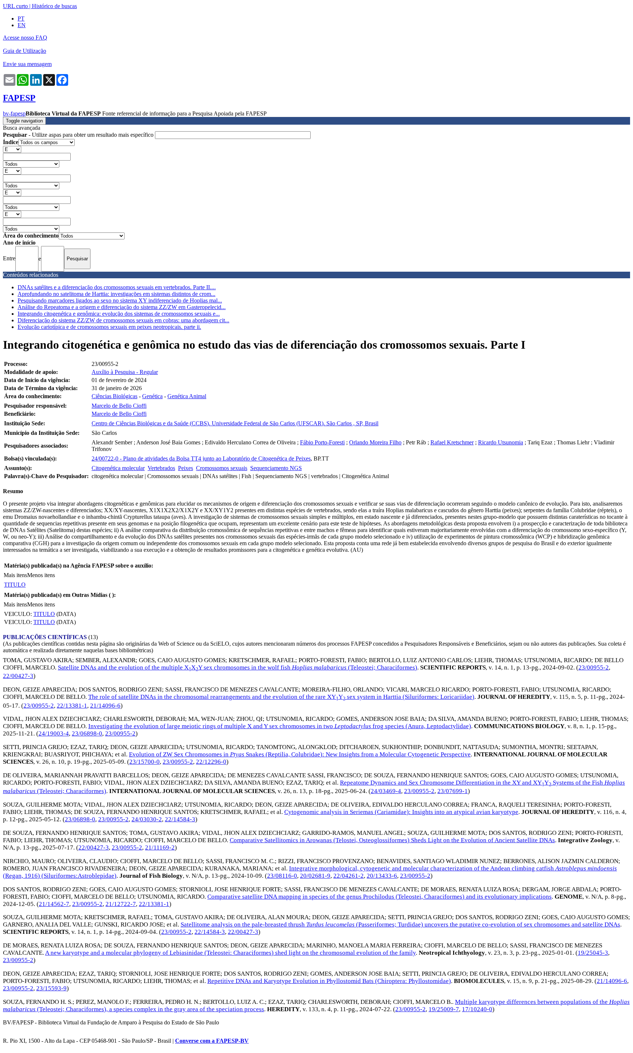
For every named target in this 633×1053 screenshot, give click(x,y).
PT (21, 18)
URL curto (15, 6)
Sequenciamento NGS (276, 468)
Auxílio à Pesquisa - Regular (125, 372)
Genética (152, 396)
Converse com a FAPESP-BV (212, 1041)
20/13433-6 (382, 875)
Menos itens (41, 575)
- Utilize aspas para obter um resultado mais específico (79, 135)
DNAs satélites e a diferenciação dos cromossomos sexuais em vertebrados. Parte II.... (117, 287)
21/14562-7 (54, 903)
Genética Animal (186, 396)
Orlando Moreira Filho (375, 442)
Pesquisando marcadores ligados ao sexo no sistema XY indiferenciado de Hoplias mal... (120, 300)
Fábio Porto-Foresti (322, 442)
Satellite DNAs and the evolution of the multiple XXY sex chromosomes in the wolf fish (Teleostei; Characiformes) (237, 667)
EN (22, 25)
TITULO (15, 584)
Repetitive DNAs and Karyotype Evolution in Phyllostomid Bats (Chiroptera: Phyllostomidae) (329, 980)
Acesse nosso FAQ (25, 37)
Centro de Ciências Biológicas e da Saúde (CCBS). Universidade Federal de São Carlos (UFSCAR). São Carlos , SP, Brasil (235, 423)
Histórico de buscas (54, 6)
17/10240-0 (477, 1009)
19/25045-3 (593, 952)
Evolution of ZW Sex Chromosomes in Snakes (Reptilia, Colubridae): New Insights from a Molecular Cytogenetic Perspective (300, 754)
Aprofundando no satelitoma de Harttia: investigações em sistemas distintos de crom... (116, 294)
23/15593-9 (51, 988)
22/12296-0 (211, 761)
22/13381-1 (72, 705)
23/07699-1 (452, 791)
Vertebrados (161, 468)
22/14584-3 (180, 819)
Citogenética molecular (118, 468)
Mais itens (15, 575)
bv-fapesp (14, 113)
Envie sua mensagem (27, 64)
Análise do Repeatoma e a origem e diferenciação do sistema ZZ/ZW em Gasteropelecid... (122, 307)
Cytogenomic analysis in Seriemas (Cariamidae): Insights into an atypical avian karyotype (401, 811)
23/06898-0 (87, 733)
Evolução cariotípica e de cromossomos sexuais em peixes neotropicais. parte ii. (109, 327)
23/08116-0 (282, 875)
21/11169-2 (160, 847)
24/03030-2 (147, 819)
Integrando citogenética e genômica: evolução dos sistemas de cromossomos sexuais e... (119, 314)
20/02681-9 (315, 875)
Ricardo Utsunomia (500, 442)
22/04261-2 (348, 875)
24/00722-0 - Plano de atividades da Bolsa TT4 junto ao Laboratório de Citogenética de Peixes (201, 458)
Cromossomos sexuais (221, 468)
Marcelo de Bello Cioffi (119, 406)
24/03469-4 (386, 791)
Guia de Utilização (24, 51)
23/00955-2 (593, 667)
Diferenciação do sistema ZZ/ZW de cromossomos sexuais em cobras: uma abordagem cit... (123, 320)
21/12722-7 (121, 903)
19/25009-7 (444, 1009)
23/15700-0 (144, 761)
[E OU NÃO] (12, 149)
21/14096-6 (105, 705)
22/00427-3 (18, 675)
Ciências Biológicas (114, 396)
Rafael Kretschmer (452, 442)
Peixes (185, 468)
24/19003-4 (53, 733)
